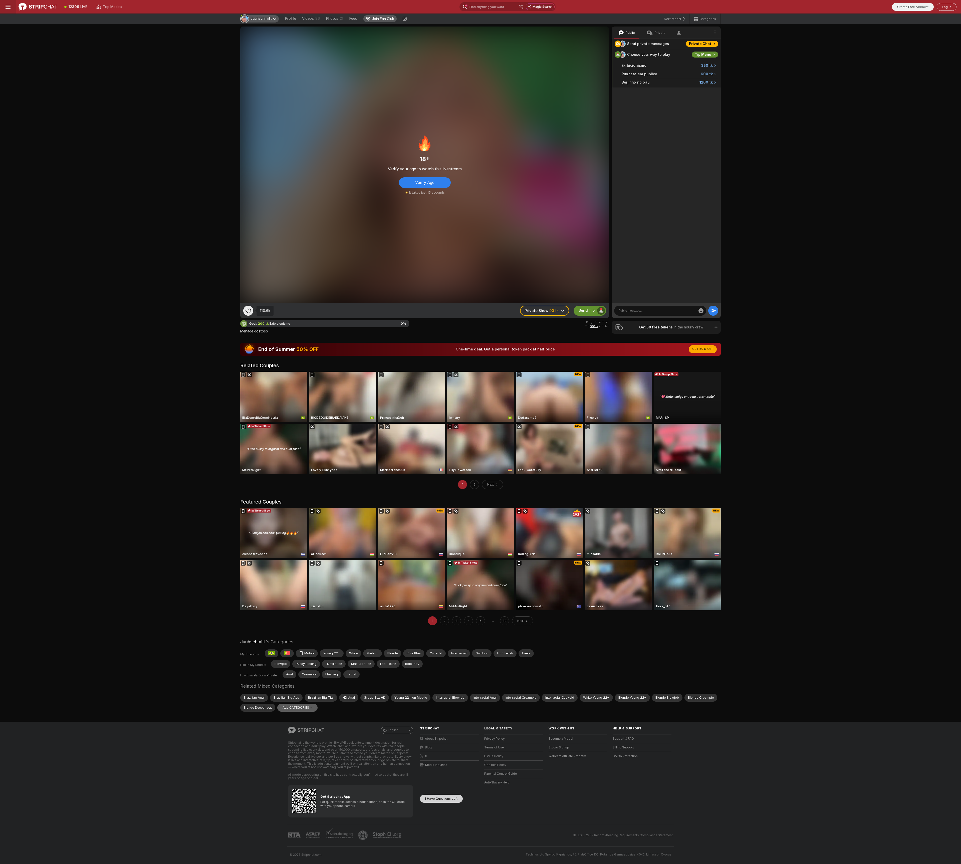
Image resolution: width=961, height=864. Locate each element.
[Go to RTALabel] (295, 835)
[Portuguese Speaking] (287, 653)
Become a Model (561, 738)
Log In (946, 7)
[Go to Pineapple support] (363, 835)
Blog (428, 747)
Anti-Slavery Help (497, 782)
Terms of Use (494, 747)
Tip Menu (703, 55)
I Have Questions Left (441, 798)
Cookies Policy (495, 765)
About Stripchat (436, 738)
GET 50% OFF (702, 349)
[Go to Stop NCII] (387, 835)
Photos (334, 18)
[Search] (521, 6)
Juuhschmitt (253, 641)
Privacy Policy (494, 738)
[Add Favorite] (248, 311)
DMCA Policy (493, 756)
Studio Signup (559, 747)
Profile (290, 18)
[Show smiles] (701, 311)
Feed (353, 18)
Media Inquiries (436, 765)
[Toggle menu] (8, 7)
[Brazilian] (271, 653)
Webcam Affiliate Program (567, 756)
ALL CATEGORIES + (297, 707)
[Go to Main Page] (38, 7)
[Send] (713, 311)
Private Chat (700, 44)
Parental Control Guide (500, 773)
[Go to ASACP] (314, 835)
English (393, 730)
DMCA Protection (625, 756)
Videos (311, 18)
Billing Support (623, 747)
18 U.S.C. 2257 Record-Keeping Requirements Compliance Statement (623, 835)
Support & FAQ (623, 738)
